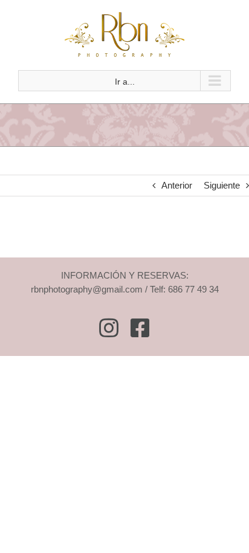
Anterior (176, 185)
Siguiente (222, 185)
